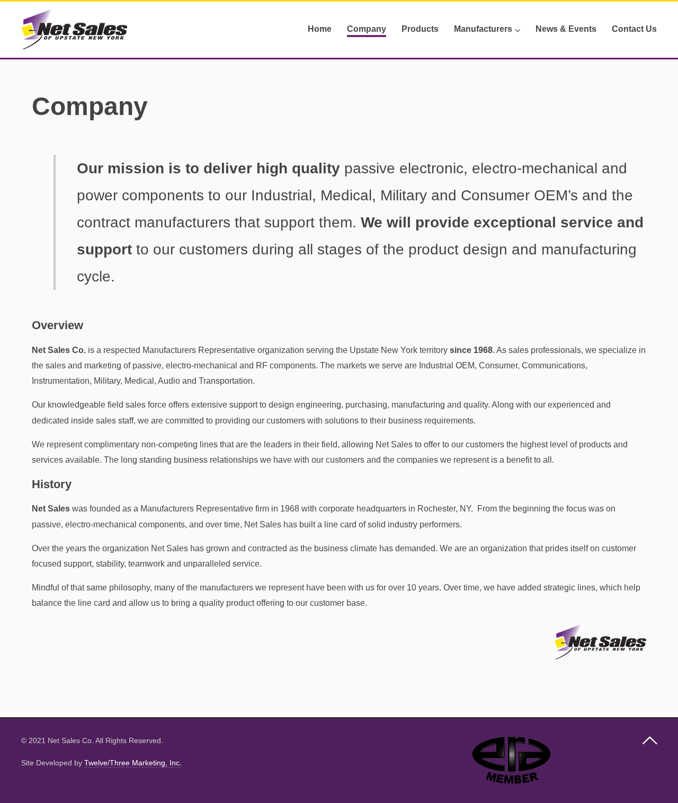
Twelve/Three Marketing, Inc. (133, 762)
